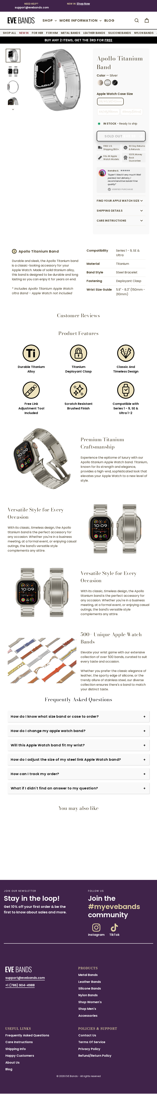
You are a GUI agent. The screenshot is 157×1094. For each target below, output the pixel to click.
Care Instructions (111, 221)
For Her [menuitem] (37, 33)
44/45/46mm (108, 112)
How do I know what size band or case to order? (55, 716)
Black (115, 83)
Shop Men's (87, 1009)
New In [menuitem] (24, 33)
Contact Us (87, 1035)
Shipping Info (15, 1049)
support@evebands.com (32, 7)
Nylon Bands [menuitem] (144, 33)
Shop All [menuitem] (9, 33)
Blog (109, 20)
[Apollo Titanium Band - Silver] (11, 868)
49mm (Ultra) (131, 112)
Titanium (100, 83)
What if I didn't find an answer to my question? (54, 788)
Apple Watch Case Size (115, 94)
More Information (79, 20)
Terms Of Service (91, 1042)
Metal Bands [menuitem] (70, 33)
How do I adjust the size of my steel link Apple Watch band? (66, 759)
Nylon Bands (88, 995)
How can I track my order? (35, 773)
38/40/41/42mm (110, 101)
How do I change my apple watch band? (48, 730)
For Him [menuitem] (52, 33)
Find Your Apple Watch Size (118, 201)
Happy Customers (19, 1055)
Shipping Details (110, 211)
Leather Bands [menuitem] (94, 33)
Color (107, 75)
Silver (107, 83)
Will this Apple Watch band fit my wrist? (48, 745)
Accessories (87, 1015)
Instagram (96, 934)
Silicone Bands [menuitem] (119, 33)
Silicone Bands (89, 988)
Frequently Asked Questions (27, 1035)
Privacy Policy (89, 1049)
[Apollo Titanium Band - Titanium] (7, 868)
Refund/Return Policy (94, 1055)
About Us (12, 1062)
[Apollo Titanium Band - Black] (15, 868)
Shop (48, 20)
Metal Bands (88, 975)
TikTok (114, 934)
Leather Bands (89, 982)
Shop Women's (90, 1002)
